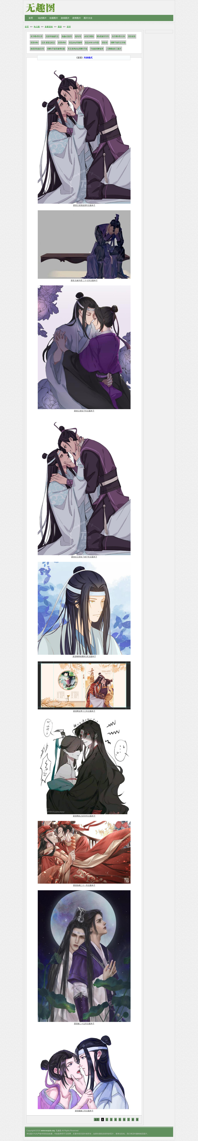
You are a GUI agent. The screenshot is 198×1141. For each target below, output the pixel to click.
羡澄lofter (62, 43)
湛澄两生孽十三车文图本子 (84, 711)
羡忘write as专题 (92, 43)
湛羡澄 (105, 43)
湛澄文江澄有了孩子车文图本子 (84, 557)
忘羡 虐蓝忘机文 (48, 43)
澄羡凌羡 (132, 36)
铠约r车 (78, 36)
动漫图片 (53, 18)
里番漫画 (49, 27)
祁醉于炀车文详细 (118, 43)
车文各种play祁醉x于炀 (77, 49)
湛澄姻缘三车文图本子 (84, 1111)
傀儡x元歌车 (67, 36)
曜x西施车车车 (103, 36)
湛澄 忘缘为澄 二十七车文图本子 (84, 280)
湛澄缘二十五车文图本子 (84, 1024)
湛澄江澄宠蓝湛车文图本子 (84, 205)
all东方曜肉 (89, 36)
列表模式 (88, 57)
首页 (31, 18)
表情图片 (76, 18)
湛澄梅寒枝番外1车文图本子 (84, 656)
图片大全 (88, 18)
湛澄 (69, 27)
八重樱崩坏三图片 (113, 49)
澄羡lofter (34, 43)
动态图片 (42, 18)
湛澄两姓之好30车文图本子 (84, 816)
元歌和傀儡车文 (52, 36)
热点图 (37, 27)
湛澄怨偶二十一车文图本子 (84, 885)
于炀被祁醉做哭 (96, 49)
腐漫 (60, 27)
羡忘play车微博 (75, 43)
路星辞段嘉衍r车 (37, 49)
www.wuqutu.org (48, 1131)
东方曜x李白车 (36, 36)
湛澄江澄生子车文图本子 (84, 411)
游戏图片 (65, 18)
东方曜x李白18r (118, 36)
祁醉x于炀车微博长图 (56, 49)
